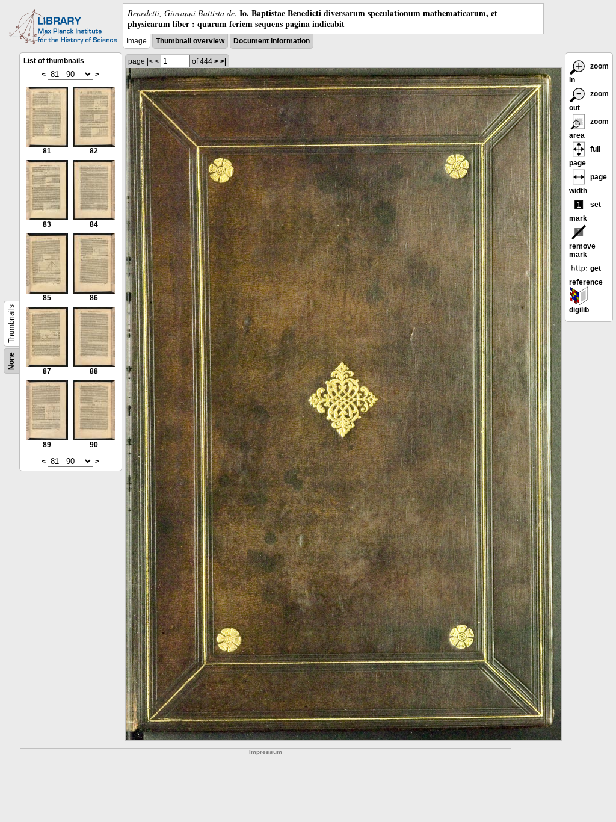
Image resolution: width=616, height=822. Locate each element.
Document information (271, 41)
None (11, 361)
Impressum (265, 752)
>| (223, 61)
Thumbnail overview (190, 41)
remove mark (582, 250)
